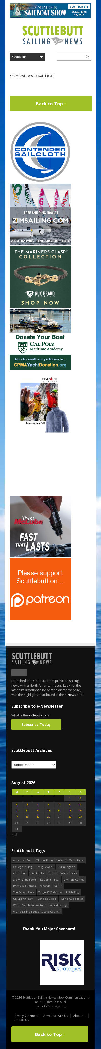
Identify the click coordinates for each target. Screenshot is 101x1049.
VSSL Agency (56, 1006)
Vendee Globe (47, 898)
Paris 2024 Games (24, 886)
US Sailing (72, 892)
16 (80, 810)
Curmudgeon (66, 867)
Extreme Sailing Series (62, 873)
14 (59, 810)
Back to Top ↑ (51, 103)
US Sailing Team (23, 898)
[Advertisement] (40, 464)
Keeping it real (49, 879)
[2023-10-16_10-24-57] (48, 962)
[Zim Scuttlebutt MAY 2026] (40, 244)
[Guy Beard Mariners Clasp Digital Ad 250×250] (40, 306)
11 (27, 810)
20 (48, 816)
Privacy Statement (26, 1016)
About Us (79, 1016)
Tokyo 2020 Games (50, 892)
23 (80, 816)
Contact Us (21, 1020)
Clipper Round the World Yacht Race (60, 860)
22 (69, 816)
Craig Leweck (44, 867)
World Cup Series (72, 898)
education (19, 873)
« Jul (14, 834)
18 (27, 816)
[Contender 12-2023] (40, 182)
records (45, 886)
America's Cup (22, 860)
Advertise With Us (55, 1016)
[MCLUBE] (40, 556)
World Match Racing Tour (29, 905)
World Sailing (58, 905)
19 (38, 816)
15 (69, 810)
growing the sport (24, 879)
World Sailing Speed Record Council (36, 911)
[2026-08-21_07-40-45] (50, 17)
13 (48, 810)
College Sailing (22, 867)
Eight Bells (37, 873)
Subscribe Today (36, 724)
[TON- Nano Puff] (40, 431)
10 (16, 810)
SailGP (58, 886)
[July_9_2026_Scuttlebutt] (40, 369)
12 (38, 810)
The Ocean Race (23, 892)
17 (16, 816)
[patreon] (40, 619)
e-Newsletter (74, 694)
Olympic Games (73, 879)
